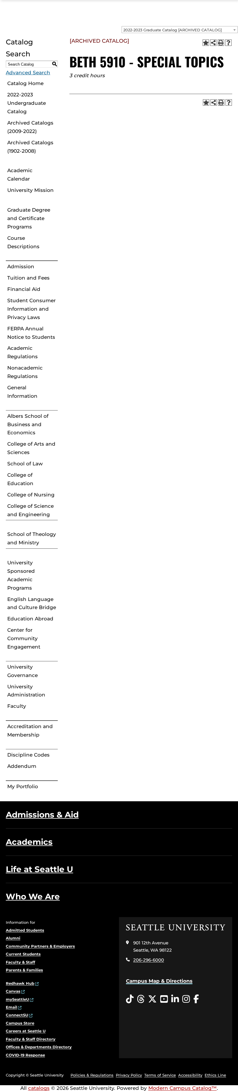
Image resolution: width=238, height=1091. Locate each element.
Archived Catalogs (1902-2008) (30, 147)
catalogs (39, 1088)
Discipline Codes (28, 755)
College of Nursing (31, 495)
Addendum (21, 766)
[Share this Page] (213, 42)
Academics (29, 842)
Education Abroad (30, 619)
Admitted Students (25, 930)
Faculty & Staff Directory (30, 1039)
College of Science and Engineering (30, 510)
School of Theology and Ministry (31, 538)
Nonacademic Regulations (25, 372)
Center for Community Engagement (23, 638)
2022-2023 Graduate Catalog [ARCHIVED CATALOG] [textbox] (172, 30)
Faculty (16, 706)
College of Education (20, 479)
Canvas (13, 991)
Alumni (13, 938)
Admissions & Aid (42, 815)
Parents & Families (24, 970)
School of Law (25, 464)
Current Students (23, 954)
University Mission (30, 190)
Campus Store (20, 1023)
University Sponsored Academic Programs (21, 575)
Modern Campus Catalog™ (182, 1088)
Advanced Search (28, 72)
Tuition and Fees (28, 278)
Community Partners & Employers (40, 946)
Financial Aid (23, 289)
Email (11, 1007)
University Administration (26, 691)
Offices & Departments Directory (39, 1047)
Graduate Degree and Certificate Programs (28, 218)
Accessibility (190, 1075)
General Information (22, 392)
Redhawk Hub (20, 983)
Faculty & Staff (20, 962)
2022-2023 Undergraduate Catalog (26, 103)
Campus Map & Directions (159, 981)
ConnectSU (17, 1015)
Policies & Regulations (92, 1075)
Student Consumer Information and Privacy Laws (31, 309)
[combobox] (180, 29)
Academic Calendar (20, 175)
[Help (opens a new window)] (228, 42)
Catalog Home (25, 83)
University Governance (22, 671)
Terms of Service (160, 1075)
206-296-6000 (148, 960)
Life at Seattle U (39, 869)
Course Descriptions (23, 242)
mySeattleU (17, 999)
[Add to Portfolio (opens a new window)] (206, 42)
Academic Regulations (22, 352)
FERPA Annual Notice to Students (31, 333)
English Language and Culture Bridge (31, 603)
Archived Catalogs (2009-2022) (30, 127)
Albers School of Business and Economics (27, 424)
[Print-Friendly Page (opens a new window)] (221, 42)
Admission (20, 266)
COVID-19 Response (25, 1055)
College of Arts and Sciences (31, 448)
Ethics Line (215, 1075)
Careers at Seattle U (26, 1031)
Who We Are (33, 896)
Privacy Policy (129, 1075)
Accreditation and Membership (30, 730)
